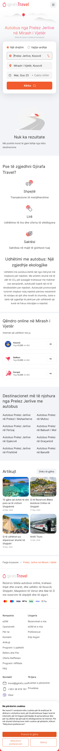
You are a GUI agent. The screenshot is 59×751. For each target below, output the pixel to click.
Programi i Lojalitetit (13, 647)
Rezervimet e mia (37, 621)
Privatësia (33, 688)
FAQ (5, 668)
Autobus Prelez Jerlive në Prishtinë (16, 450)
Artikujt (6, 642)
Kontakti (7, 637)
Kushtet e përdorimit (39, 682)
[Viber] (5, 695)
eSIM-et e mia (35, 626)
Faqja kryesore (11, 562)
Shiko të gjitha (46, 471)
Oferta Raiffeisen (12, 658)
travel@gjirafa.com (18, 683)
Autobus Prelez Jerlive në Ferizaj (16, 428)
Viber (10, 695)
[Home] (16, 4)
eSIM (5, 621)
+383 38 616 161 (17, 689)
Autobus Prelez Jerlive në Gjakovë (16, 439)
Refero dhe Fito (11, 652)
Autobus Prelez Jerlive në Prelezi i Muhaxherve (17, 416)
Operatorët (8, 626)
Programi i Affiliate (12, 663)
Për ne (6, 631)
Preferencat (34, 631)
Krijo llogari (33, 637)
